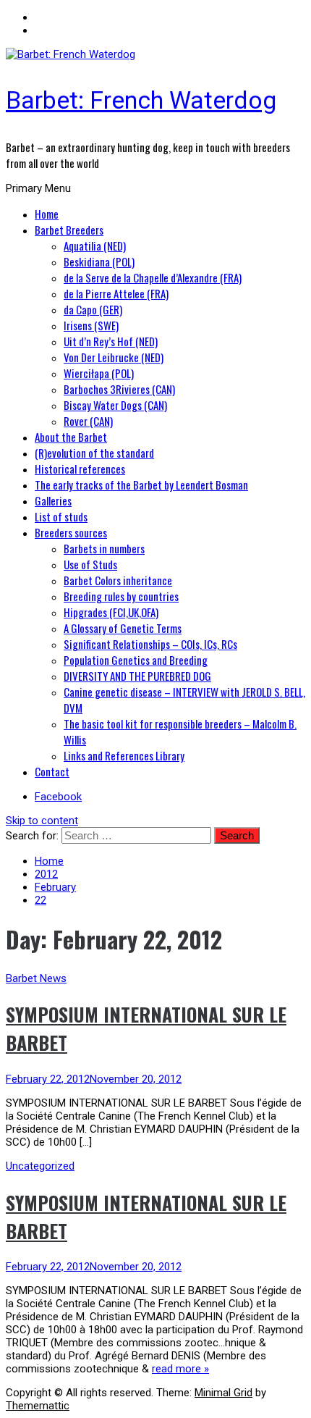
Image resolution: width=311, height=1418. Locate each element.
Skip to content (42, 820)
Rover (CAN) (88, 421)
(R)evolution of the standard (94, 453)
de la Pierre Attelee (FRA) (116, 293)
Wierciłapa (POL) (99, 373)
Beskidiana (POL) (99, 261)
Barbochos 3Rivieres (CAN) (119, 389)
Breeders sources (71, 532)
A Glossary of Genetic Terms (123, 628)
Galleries (53, 500)
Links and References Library (124, 755)
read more (180, 1368)
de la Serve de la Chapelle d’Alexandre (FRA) (153, 277)
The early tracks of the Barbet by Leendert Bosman (141, 484)
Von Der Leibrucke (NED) (113, 357)
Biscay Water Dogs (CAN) (115, 405)
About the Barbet (71, 437)
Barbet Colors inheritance (118, 580)
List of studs (61, 516)
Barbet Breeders (69, 230)
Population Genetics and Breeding (136, 660)
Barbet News (36, 978)
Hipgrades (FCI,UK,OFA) (111, 612)
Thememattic (37, 1405)
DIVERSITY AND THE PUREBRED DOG (137, 676)
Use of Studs (90, 564)
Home (47, 214)
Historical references (80, 469)
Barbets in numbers (104, 548)
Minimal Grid (223, 1392)
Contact (52, 771)
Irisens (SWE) (91, 325)
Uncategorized (40, 1165)
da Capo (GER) (93, 309)
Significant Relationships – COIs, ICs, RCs (150, 644)
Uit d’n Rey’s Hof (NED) (111, 341)
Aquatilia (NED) (95, 245)
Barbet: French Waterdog (141, 99)
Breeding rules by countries (121, 596)
